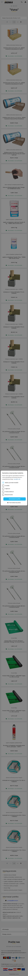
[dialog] (14, 488)
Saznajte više (17, 479)
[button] (14, 503)
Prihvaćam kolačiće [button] (14, 499)
